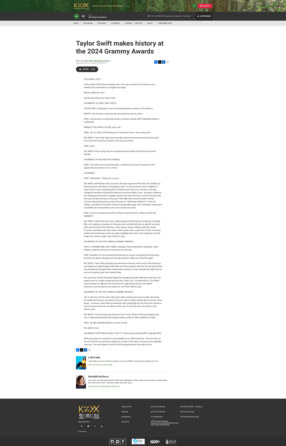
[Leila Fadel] (81, 362)
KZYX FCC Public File (158, 407)
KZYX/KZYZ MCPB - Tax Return (191, 407)
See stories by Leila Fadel (100, 364)
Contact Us (125, 422)
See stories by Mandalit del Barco (104, 386)
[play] (76, 16)
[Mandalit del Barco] (81, 382)
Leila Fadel (88, 61)
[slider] (86, 16)
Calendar (115, 23)
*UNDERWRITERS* (165, 23)
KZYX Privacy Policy (187, 412)
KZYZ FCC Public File (158, 412)
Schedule (102, 23)
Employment (126, 417)
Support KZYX (126, 407)
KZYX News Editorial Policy (189, 417)
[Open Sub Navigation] (80, 23)
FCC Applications (157, 417)
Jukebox (128, 23)
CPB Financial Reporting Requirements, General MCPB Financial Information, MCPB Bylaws (164, 423)
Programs (88, 23)
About (150, 23)
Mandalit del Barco (102, 61)
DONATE (206, 6)
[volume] (83, 16)
